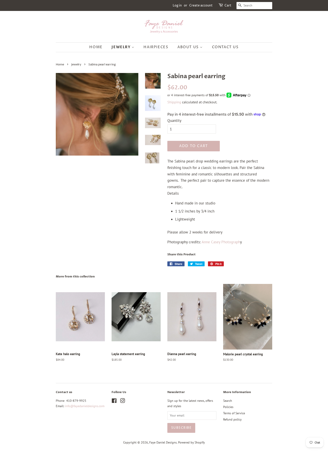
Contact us (225, 47)
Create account (201, 5)
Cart (227, 5)
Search (227, 400)
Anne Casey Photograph (221, 242)
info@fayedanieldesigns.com (84, 406)
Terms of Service (234, 413)
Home (95, 47)
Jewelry (122, 47)
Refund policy (232, 419)
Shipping (174, 102)
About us (188, 47)
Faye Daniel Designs (163, 442)
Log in (177, 5)
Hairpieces (155, 47)
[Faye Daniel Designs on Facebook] (114, 401)
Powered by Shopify (191, 442)
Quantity (174, 120)
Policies (228, 407)
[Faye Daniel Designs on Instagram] (122, 401)
